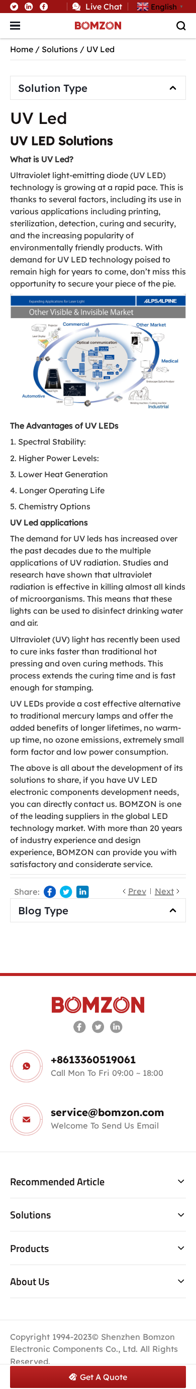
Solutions (60, 49)
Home (21, 49)
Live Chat (103, 7)
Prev (137, 891)
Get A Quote (103, 1377)
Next (164, 891)
